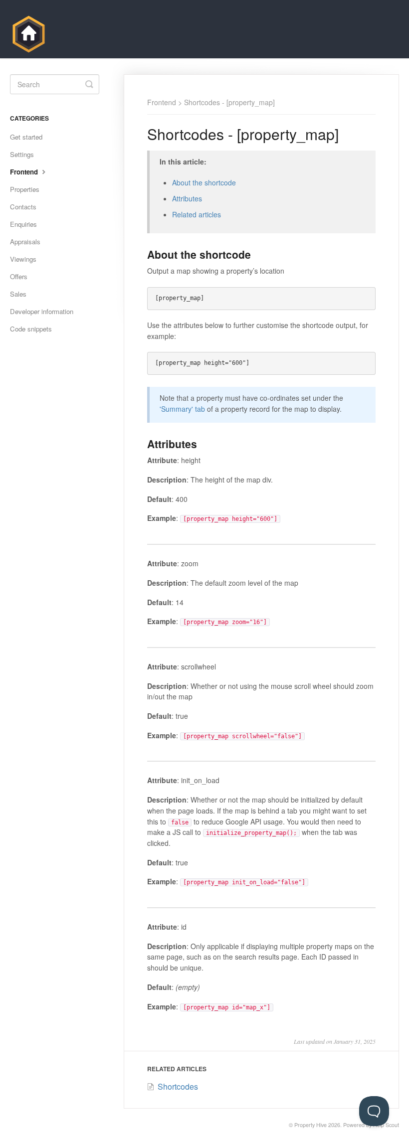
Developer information (41, 311)
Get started (26, 137)
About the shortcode (204, 182)
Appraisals (25, 241)
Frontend (161, 102)
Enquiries (23, 224)
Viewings (23, 259)
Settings (22, 154)
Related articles (196, 214)
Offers (18, 276)
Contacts (23, 206)
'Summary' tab (182, 409)
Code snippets (31, 328)
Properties (24, 189)
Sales (18, 294)
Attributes (187, 198)
